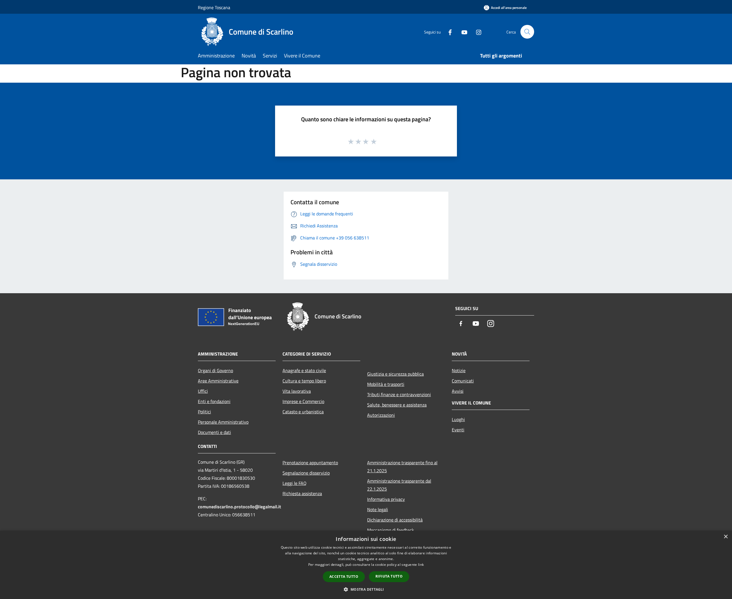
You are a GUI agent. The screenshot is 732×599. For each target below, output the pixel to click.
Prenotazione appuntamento (310, 462)
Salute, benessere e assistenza (397, 404)
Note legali (377, 509)
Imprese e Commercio (303, 401)
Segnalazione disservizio (306, 472)
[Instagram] (476, 31)
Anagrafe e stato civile (304, 370)
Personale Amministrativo (223, 421)
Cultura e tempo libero (304, 380)
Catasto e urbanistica (303, 411)
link (421, 564)
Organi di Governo (215, 370)
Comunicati (463, 380)
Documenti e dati (214, 432)
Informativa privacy (386, 499)
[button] (366, 589)
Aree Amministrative (218, 380)
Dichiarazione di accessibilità (395, 519)
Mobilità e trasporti (385, 384)
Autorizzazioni (381, 415)
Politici (204, 411)
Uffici (203, 391)
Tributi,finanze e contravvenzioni (399, 394)
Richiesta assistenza (302, 493)
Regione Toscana (214, 7)
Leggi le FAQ (295, 483)
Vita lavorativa (297, 391)
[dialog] (366, 565)
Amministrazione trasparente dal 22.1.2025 (399, 484)
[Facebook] (447, 31)
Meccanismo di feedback (390, 530)
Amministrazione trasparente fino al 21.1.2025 (402, 466)
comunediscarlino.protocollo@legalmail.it (239, 506)
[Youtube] (462, 31)
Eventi (458, 429)
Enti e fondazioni (214, 401)
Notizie (459, 370)
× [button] (725, 537)
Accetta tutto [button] (343, 576)
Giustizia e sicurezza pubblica (395, 373)
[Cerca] (527, 32)
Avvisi (458, 391)
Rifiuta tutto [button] (389, 576)
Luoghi (458, 419)
